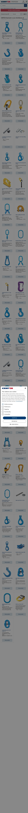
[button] (14, 424)
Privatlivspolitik (19, 401)
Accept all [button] (14, 417)
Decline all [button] (14, 421)
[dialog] (14, 406)
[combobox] (25, 388)
